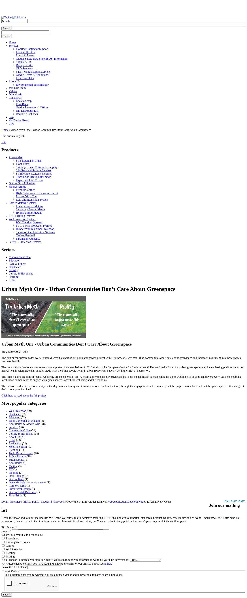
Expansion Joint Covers (29, 180)
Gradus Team (16, 479)
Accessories (15, 157)
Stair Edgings (16, 475)
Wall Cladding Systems (29, 222)
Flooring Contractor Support (32, 48)
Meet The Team (18, 446)
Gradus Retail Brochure (22, 492)
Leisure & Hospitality (21, 273)
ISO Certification (25, 52)
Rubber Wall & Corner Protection (35, 228)
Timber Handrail (25, 235)
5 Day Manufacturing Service (33, 71)
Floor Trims (22, 163)
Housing (13, 276)
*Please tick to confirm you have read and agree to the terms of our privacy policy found (58, 563)
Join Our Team (17, 87)
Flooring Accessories (17, 542)
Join (3, 142)
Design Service (24, 65)
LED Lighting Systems (22, 215)
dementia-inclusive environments (27, 482)
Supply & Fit (23, 61)
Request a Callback (27, 113)
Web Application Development (125, 501)
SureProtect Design (20, 488)
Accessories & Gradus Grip (24, 423)
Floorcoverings (17, 186)
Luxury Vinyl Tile (26, 196)
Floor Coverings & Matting (24, 420)
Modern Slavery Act (52, 501)
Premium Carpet (25, 189)
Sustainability (16, 459)
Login (4, 501)
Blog (11, 117)
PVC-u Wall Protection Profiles (34, 225)
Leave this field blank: (14, 567)
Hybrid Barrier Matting (29, 212)
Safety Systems (17, 456)
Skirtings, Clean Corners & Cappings (37, 167)
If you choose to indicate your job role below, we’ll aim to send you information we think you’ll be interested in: (65, 559)
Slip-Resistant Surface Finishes (33, 170)
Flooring (13, 472)
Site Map (15, 501)
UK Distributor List (27, 110)
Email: (6, 531)
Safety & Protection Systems (25, 241)
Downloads (15, 94)
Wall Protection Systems (22, 219)
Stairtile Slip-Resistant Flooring (34, 173)
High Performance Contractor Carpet (37, 193)
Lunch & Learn (25, 55)
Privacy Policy (31, 501)
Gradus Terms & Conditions (32, 74)
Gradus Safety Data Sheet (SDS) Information (41, 58)
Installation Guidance (28, 238)
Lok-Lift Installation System (32, 199)
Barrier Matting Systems (22, 202)
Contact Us (15, 97)
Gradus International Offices (32, 107)
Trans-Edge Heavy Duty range (33, 176)
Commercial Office (20, 257)
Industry (13, 270)
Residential (15, 443)
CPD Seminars (24, 68)
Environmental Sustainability (32, 84)
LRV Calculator (25, 78)
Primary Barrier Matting (29, 206)
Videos (13, 91)
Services (13, 45)
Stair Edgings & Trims (28, 160)
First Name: (9, 527)
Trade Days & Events (21, 453)
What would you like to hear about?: (22, 534)
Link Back (22, 104)
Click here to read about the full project (23, 395)
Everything (11, 538)
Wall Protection (17, 410)
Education (14, 260)
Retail (12, 280)
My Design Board (19, 120)
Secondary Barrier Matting (31, 209)
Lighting (13, 449)
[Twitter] (6, 17)
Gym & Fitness (17, 263)
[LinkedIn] (19, 17)
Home (12, 42)
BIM (11, 123)
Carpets (9, 545)
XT (11, 469)
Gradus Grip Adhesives (22, 183)
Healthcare (15, 267)
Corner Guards (17, 485)
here (109, 563)
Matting (13, 466)
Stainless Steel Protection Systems (35, 232)
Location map (24, 100)
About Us (14, 81)
